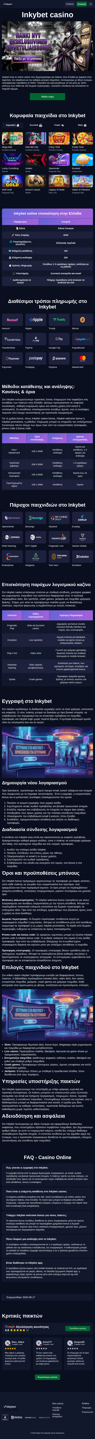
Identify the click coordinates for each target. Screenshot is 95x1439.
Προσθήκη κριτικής (77, 1328)
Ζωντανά (34, 125)
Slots (80, 125)
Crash (57, 125)
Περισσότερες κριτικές (47, 1377)
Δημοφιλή (10, 125)
